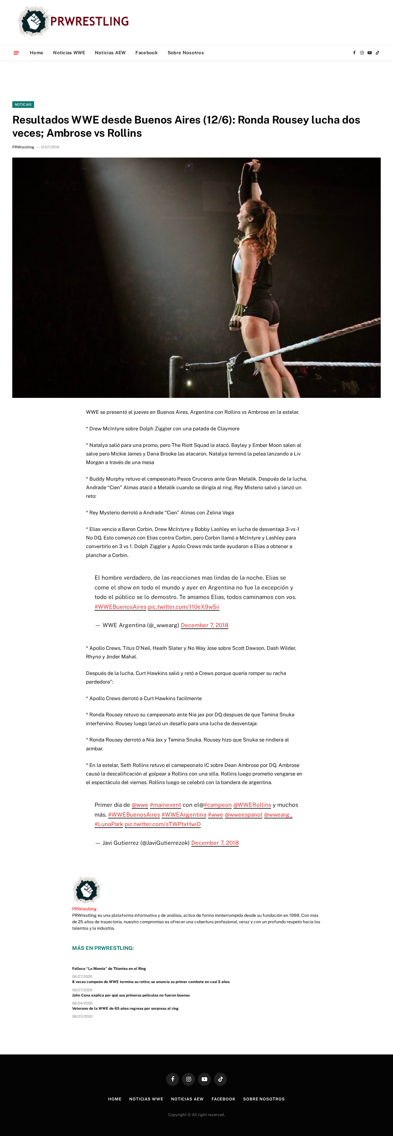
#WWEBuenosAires (120, 606)
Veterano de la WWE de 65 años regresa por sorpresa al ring (125, 1008)
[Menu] (16, 52)
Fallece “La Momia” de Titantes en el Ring (109, 968)
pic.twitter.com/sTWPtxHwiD (163, 824)
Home (36, 52)
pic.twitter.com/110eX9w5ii (184, 606)
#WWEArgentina (183, 814)
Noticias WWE (69, 52)
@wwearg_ (278, 814)
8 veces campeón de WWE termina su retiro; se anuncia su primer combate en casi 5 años (151, 982)
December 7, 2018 (204, 625)
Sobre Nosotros (186, 52)
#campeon (218, 804)
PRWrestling (23, 147)
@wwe (140, 804)
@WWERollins (252, 804)
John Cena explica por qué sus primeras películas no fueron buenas (131, 995)
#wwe (215, 814)
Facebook (146, 52)
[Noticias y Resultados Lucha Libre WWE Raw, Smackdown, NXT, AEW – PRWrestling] (74, 22)
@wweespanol (244, 814)
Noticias (23, 104)
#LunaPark (109, 824)
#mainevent (165, 804)
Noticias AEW (110, 52)
